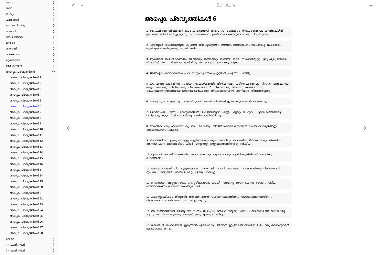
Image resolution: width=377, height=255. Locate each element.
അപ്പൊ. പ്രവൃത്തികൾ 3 (25, 89)
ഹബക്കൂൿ (12, 19)
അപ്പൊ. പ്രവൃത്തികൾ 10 (26, 129)
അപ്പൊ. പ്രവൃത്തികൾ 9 (25, 123)
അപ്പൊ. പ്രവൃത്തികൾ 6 (25, 106)
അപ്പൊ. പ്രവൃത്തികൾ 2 (25, 83)
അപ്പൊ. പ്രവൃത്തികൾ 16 (26, 164)
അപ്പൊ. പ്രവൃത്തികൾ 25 (26, 216)
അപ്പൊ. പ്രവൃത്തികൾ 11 (26, 135)
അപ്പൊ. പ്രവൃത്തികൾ (20, 71)
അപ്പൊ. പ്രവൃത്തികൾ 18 (26, 175)
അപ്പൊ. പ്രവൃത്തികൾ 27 (26, 227)
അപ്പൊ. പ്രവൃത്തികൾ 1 (25, 77)
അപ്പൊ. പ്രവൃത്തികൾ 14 (26, 152)
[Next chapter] (365, 127)
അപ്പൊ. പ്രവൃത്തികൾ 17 (26, 169)
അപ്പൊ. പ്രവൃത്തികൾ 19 (26, 181)
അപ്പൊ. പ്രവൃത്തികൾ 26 (26, 221)
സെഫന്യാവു (15, 25)
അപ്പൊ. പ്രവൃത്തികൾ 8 (25, 118)
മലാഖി (10, 43)
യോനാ (10, 2)
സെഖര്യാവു (14, 37)
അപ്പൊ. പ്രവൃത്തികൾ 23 (26, 204)
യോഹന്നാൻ (14, 66)
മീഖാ (9, 8)
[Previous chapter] (68, 127)
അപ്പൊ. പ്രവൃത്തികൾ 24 (26, 210)
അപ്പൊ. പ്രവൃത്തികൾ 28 (26, 233)
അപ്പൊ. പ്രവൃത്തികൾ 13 (26, 146)
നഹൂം (10, 14)
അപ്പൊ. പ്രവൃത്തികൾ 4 (25, 94)
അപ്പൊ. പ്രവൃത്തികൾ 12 (26, 141)
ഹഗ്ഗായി (11, 31)
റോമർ (10, 239)
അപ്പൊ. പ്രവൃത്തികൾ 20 (26, 187)
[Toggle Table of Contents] (64, 5)
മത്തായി (11, 48)
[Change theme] (73, 5)
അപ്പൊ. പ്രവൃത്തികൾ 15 (26, 158)
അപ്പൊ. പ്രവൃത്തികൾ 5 (25, 100)
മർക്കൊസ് (13, 54)
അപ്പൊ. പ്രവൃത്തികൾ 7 (25, 112)
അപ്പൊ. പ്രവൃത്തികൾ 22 (26, 198)
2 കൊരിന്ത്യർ (15, 250)
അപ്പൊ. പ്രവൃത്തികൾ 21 (26, 193)
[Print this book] (371, 5)
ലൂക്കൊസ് (12, 60)
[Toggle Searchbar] (82, 5)
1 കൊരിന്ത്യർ (15, 244)
